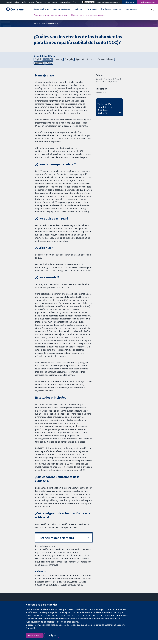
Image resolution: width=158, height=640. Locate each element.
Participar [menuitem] (78, 9)
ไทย (75, 2)
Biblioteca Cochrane (148, 2)
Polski (49, 63)
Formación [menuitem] (92, 9)
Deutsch (55, 2)
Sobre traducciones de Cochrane (108, 2)
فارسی (23, 2)
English (16, 2)
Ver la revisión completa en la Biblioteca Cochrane (105, 108)
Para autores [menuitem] (131, 9)
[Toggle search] (152, 10)
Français (31, 2)
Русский (39, 2)
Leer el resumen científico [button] (57, 538)
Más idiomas (89, 2)
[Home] (16, 9)
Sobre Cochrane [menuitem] (41, 9)
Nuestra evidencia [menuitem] (61, 9)
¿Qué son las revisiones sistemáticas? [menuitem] (87, 15)
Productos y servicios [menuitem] (111, 9)
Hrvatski (47, 2)
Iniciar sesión (129, 2)
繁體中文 (39, 63)
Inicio (36, 23)
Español (9, 2)
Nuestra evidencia (49, 23)
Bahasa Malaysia (65, 2)
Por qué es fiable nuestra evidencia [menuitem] (50, 15)
